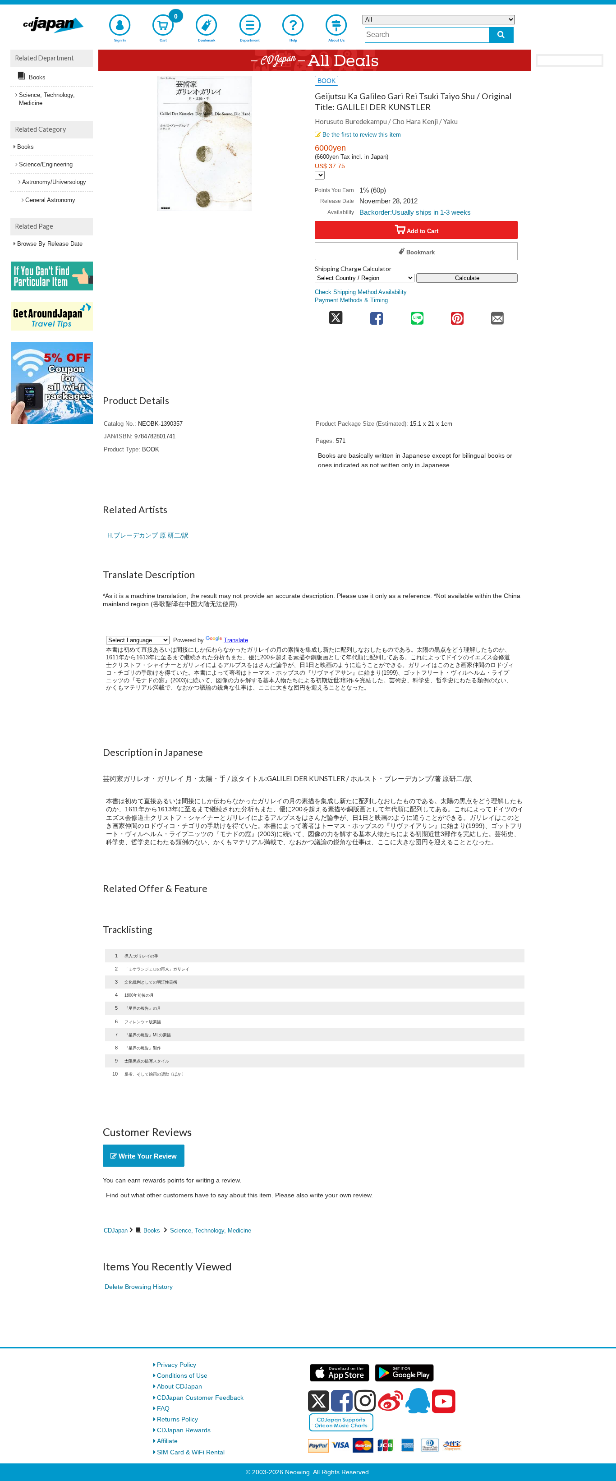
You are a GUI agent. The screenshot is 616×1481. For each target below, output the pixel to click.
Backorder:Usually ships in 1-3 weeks (415, 212)
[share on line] (417, 315)
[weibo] (390, 1400)
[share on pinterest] (457, 315)
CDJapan (116, 1230)
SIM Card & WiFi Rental (191, 1452)
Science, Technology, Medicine (210, 1230)
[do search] (501, 35)
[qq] (417, 1400)
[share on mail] (498, 315)
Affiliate (167, 1440)
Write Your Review (147, 1156)
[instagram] (365, 1400)
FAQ (163, 1408)
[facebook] (342, 1400)
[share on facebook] (377, 315)
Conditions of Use (182, 1375)
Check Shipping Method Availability (361, 292)
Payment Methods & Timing (351, 300)
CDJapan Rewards (184, 1430)
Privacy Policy (176, 1364)
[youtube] (443, 1401)
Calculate (467, 278)
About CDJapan (179, 1386)
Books (151, 1230)
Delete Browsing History (139, 1286)
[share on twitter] (336, 315)
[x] (318, 1401)
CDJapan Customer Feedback (200, 1397)
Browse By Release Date (50, 243)
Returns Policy (177, 1419)
